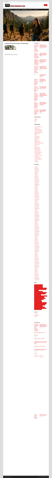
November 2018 (37, 247)
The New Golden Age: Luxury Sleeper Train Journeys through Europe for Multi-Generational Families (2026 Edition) (43, 95)
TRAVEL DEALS (30, 9)
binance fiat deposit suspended (40, 289)
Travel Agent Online (37, 153)
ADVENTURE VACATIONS (10, 9)
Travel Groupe (36, 156)
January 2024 (36, 195)
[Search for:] (40, 5)
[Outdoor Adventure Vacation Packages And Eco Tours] (36, 414)
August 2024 (36, 185)
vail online (38, 308)
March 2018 (36, 258)
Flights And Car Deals (37, 141)
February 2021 (36, 212)
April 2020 (36, 224)
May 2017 (36, 271)
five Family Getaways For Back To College (39, 346)
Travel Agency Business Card (38, 152)
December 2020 (37, 215)
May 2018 (36, 255)
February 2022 (36, 204)
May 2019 (36, 239)
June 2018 (36, 254)
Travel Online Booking (37, 157)
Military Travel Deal (37, 148)
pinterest (42, 299)
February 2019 (36, 243)
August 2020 (36, 220)
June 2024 (36, 188)
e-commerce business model (43, 292)
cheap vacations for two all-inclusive (38, 291)
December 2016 (37, 278)
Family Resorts (36, 140)
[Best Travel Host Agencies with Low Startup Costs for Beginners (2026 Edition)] (36, 86)
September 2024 (37, 184)
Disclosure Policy (37, 315)
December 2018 (37, 246)
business (35, 290)
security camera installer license (38, 301)
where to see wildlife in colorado (38, 309)
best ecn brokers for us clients (38, 288)
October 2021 (36, 207)
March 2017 (36, 274)
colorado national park (37, 292)
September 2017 (37, 266)
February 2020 (36, 227)
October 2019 (36, 232)
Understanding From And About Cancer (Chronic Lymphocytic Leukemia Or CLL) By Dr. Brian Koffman (40, 342)
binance (35, 289)
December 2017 (37, 262)
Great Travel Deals (37, 144)
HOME (6, 9)
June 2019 (36, 238)
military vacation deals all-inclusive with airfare (40, 298)
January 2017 (36, 277)
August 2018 (36, 251)
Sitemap (36, 316)
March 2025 (36, 177)
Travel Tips (36, 160)
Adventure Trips (37, 128)
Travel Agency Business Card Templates (39, 338)
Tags (35, 121)
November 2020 (37, 216)
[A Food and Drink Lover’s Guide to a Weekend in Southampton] (36, 74)
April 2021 (36, 211)
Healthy (36, 145)
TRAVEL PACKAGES (36, 9)
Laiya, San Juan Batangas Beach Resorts (39, 332)
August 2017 (36, 267)
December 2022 (37, 199)
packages (40, 299)
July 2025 (36, 172)
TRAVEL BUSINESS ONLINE (24, 9)
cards (37, 290)
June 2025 (36, 173)
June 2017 (36, 270)
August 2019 (36, 235)
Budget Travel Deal (37, 133)
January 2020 (36, 228)
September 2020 (37, 219)
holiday (44, 293)
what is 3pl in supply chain (43, 308)
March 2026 (36, 168)
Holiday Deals (36, 335)
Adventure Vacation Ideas (38, 129)
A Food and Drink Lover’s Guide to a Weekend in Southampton (43, 75)
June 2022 (36, 200)
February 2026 (36, 169)
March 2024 (36, 192)
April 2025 (36, 176)
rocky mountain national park (38, 300)
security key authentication (43, 302)
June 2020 (36, 223)
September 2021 (37, 208)
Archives (36, 120)
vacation (35, 308)
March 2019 (36, 242)
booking (45, 289)
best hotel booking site (44, 288)
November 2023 (37, 196)
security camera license (37, 302)
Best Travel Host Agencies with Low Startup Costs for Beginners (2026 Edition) (43, 87)
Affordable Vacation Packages (38, 132)
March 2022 (36, 203)
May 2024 (36, 189)
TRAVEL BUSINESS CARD (17, 9)
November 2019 (37, 231)
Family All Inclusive (37, 137)
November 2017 (37, 263)
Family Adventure (37, 136)
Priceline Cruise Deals (37, 149)
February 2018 (36, 259)
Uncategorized (36, 161)
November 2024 (37, 181)
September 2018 (37, 250)
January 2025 (36, 180)
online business (36, 299)
